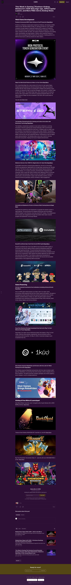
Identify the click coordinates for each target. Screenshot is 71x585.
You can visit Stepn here (21, 99)
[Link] (14, 19)
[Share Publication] (57, 2)
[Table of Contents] (1, 292)
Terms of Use (41, 497)
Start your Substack (32, 579)
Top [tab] (16, 528)
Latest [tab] (19, 528)
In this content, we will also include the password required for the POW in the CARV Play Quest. (30, 544)
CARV (19, 13)
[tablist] (20, 515)
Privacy (33, 577)
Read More (50, 22)
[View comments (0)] (20, 17)
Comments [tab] (18, 514)
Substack (30, 582)
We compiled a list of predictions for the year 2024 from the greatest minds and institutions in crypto (29, 534)
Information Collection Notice (35, 498)
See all (17, 560)
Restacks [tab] (22, 514)
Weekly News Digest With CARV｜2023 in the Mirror (28, 531)
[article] (35, 534)
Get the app (41, 579)
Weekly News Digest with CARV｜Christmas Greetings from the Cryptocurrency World (29, 541)
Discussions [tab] (24, 528)
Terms (36, 577)
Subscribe (62, 2)
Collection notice (41, 577)
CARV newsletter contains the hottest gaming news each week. (27, 554)
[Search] (55, 2)
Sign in (67, 2)
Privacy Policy (44, 498)
